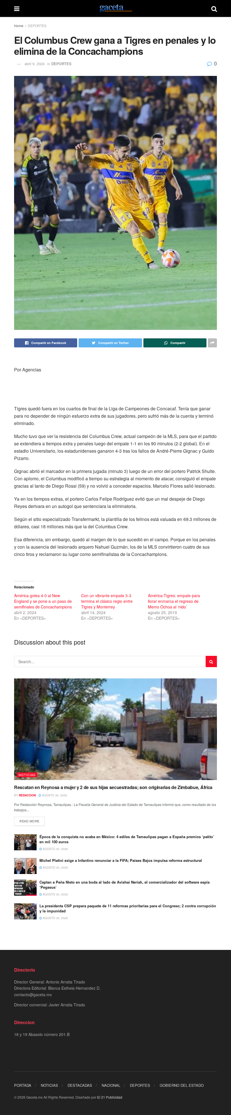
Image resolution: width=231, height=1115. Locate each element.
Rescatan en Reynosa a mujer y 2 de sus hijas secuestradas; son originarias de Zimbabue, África (113, 787)
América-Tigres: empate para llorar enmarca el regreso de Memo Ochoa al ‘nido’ (174, 601)
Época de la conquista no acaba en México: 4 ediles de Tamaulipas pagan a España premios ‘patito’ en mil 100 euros (126, 839)
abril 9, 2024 (35, 63)
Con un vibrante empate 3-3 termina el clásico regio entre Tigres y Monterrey (107, 601)
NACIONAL (111, 1085)
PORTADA (22, 1085)
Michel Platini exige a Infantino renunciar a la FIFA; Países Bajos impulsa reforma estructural (120, 860)
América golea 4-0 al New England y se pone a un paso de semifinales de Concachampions (43, 601)
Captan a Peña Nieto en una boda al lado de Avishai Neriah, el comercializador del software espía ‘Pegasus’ (124, 884)
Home (18, 25)
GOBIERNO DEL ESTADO (182, 1085)
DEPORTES (37, 25)
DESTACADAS (80, 1085)
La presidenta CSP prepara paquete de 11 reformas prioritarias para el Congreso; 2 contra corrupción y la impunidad (127, 908)
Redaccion (27, 795)
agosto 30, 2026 (54, 795)
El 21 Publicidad (109, 1097)
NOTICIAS (27, 774)
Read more (29, 821)
